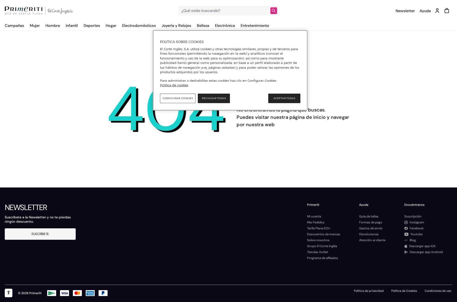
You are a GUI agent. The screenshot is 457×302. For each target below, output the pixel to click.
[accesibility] (8, 293)
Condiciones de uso (438, 291)
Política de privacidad (369, 291)
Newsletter (405, 10)
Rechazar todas (214, 98)
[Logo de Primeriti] (25, 10)
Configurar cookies (178, 98)
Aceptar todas (284, 98)
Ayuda (425, 10)
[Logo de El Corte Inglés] (59, 10)
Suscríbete (40, 234)
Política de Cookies (404, 291)
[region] (230, 70)
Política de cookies (174, 85)
